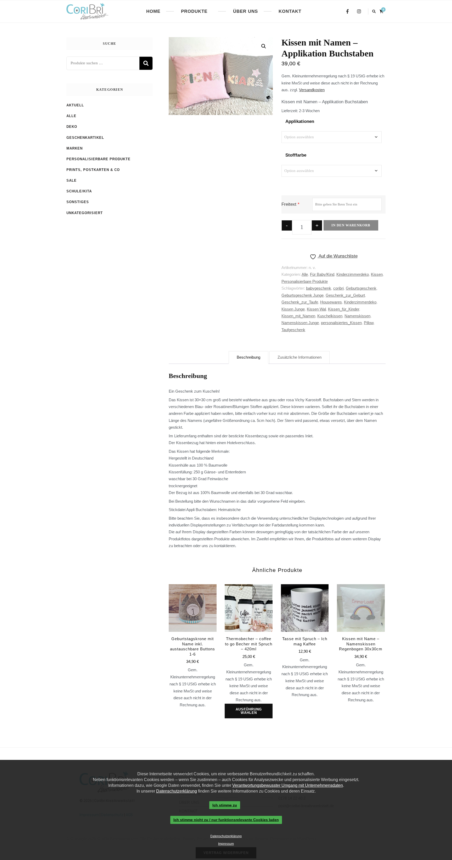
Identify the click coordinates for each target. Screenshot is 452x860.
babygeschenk (318, 288)
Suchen (145, 63)
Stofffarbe (295, 155)
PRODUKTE (194, 11)
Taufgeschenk (293, 330)
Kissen (377, 274)
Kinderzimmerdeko (352, 274)
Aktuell (75, 105)
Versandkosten (312, 90)
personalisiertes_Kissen (341, 322)
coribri (338, 288)
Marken (74, 148)
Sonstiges (77, 202)
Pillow (369, 322)
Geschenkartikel (85, 138)
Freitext (288, 204)
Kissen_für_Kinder (343, 309)
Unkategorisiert (84, 213)
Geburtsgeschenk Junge (302, 295)
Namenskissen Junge (300, 322)
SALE (71, 180)
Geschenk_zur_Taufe (299, 302)
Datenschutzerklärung (176, 791)
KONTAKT (290, 11)
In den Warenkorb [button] (304, 626)
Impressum (226, 844)
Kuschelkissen (329, 316)
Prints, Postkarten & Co (93, 170)
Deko (71, 127)
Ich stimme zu (224, 805)
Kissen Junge (293, 309)
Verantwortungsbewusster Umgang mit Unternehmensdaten (287, 785)
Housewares (331, 302)
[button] (263, 46)
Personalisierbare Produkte (304, 281)
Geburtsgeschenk (361, 288)
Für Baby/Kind (322, 274)
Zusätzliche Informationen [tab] (299, 357)
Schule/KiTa (79, 191)
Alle (305, 274)
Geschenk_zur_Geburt (345, 295)
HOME (153, 11)
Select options (192, 635)
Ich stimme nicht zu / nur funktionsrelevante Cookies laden (226, 820)
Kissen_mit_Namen (298, 316)
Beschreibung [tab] (248, 357)
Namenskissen (357, 316)
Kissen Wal (316, 309)
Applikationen (299, 121)
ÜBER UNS (245, 11)
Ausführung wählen (249, 711)
